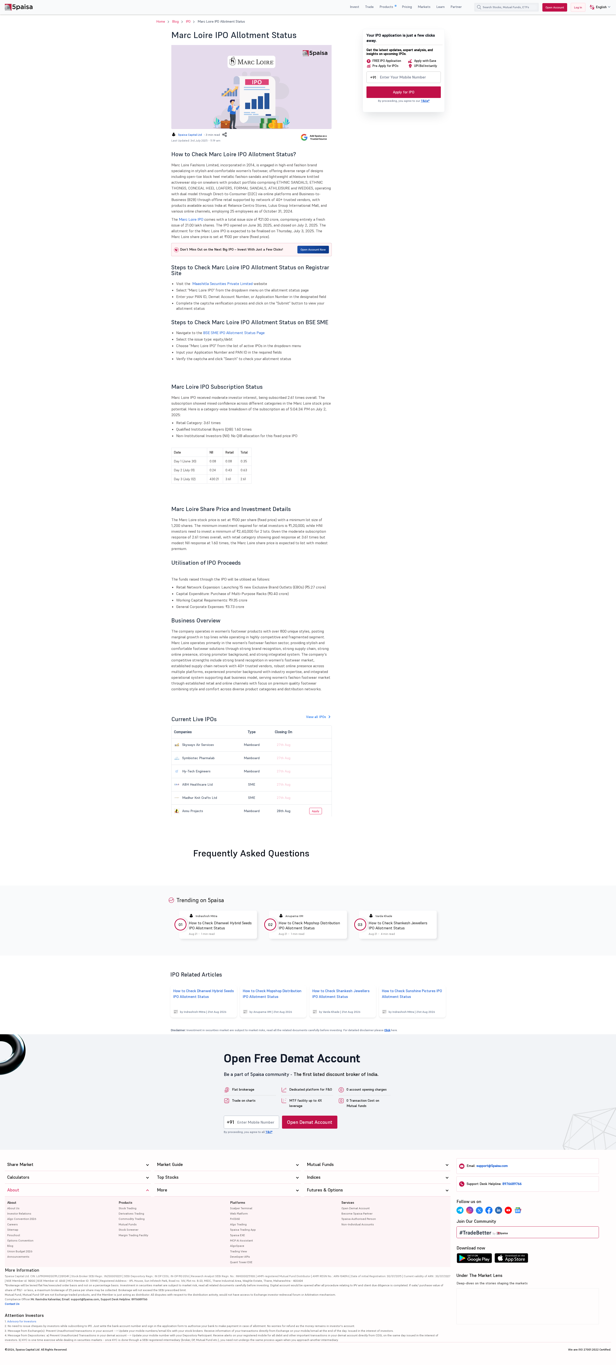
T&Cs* (425, 101)
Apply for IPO (403, 92)
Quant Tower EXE (241, 1262)
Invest (354, 7)
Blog (175, 21)
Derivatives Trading (131, 1213)
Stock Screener (128, 1229)
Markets (424, 7)
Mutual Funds (128, 1224)
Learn (440, 7)
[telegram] (460, 1210)
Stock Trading (127, 1208)
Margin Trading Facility (133, 1235)
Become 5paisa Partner (356, 1213)
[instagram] (469, 1210)
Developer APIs (240, 1256)
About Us (13, 1208)
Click (387, 1030)
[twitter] (479, 1210)
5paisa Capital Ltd (190, 134)
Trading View (238, 1251)
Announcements (18, 1256)
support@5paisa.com (492, 1166)
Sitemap (12, 1229)
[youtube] (508, 1210)
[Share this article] (224, 134)
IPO (188, 21)
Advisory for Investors (21, 1321)
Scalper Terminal (241, 1208)
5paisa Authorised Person (358, 1219)
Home (160, 21)
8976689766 (512, 1184)
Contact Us (12, 1304)
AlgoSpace (237, 1246)
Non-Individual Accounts (357, 1224)
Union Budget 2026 (19, 1251)
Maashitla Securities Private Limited (222, 283)
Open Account (554, 7)
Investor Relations (19, 1213)
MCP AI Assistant (241, 1240)
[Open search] (479, 7)
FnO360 (235, 1219)
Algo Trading (238, 1224)
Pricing (407, 7)
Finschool (13, 1235)
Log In (578, 7)
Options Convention (20, 1240)
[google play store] (474, 1259)
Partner (456, 7)
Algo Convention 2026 (21, 1219)
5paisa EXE (237, 1235)
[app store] (511, 1259)
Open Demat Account (309, 1122)
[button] (598, 7)
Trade (369, 7)
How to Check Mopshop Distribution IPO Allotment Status (309, 925)
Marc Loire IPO (191, 219)
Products (386, 7)
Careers (12, 1224)
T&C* (268, 1132)
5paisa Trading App (243, 1229)
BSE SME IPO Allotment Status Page (234, 332)
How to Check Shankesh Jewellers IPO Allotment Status (398, 925)
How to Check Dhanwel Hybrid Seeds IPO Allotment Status (220, 925)
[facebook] (489, 1210)
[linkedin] (498, 1210)
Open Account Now (313, 249)
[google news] (517, 1210)
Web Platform (239, 1213)
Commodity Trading (132, 1219)
